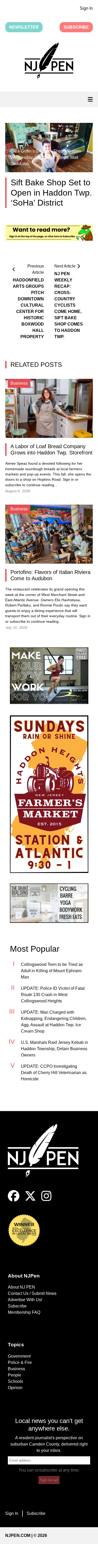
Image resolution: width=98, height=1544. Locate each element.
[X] (30, 1200)
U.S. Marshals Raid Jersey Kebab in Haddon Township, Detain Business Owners (54, 1048)
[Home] (47, 1157)
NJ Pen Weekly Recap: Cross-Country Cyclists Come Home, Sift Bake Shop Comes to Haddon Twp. (68, 305)
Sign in (68, 479)
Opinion (15, 1387)
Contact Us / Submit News (32, 1293)
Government (19, 1356)
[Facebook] (13, 1200)
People (14, 1375)
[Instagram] (46, 1200)
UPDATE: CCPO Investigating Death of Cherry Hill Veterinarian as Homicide (54, 1072)
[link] (49, 675)
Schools (15, 1381)
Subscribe (76, 27)
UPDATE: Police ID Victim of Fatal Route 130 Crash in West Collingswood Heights (53, 994)
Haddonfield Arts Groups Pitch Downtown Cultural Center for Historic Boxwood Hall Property (28, 308)
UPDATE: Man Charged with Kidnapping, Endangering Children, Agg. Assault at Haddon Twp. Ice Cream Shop (54, 1021)
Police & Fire (20, 1362)
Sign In (86, 8)
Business (16, 1369)
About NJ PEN (21, 1287)
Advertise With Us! (25, 1299)
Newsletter (24, 27)
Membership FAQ (24, 1312)
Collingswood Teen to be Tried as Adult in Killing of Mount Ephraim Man (52, 970)
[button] (49, 62)
